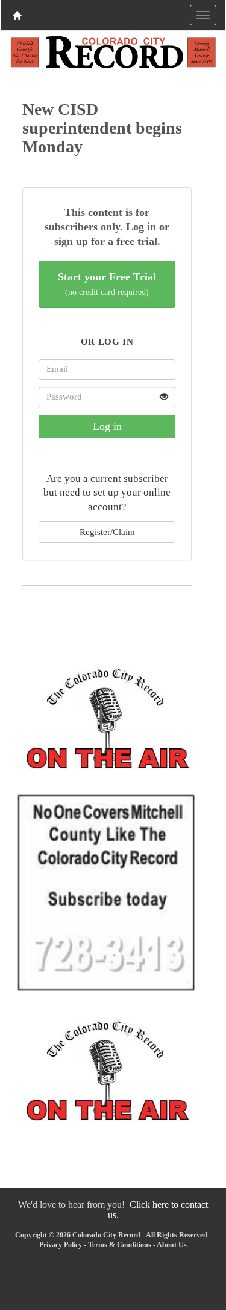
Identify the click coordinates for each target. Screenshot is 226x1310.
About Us (172, 1244)
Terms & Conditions (119, 1244)
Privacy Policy (60, 1244)
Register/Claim (107, 532)
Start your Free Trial (107, 284)
